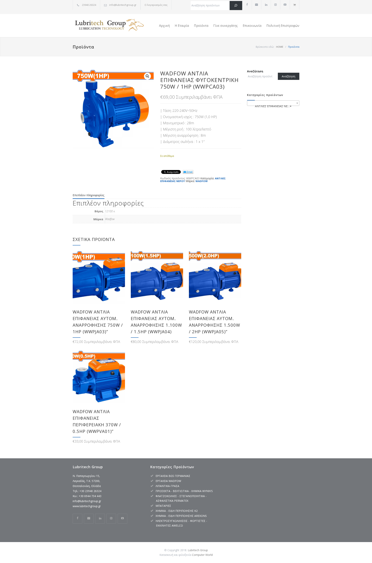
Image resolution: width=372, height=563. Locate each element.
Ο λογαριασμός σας (156, 5)
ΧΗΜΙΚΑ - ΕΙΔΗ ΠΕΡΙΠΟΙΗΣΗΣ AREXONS (181, 516)
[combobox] (273, 103)
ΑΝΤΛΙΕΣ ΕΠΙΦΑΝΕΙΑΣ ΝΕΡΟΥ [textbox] (273, 106)
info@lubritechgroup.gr (87, 501)
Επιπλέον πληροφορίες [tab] (88, 195)
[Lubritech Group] (108, 25)
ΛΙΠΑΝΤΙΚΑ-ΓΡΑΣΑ (167, 486)
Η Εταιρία (182, 25)
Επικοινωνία (252, 25)
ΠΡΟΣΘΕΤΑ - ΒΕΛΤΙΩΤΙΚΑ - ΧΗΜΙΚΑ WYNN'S (184, 491)
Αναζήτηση (255, 71)
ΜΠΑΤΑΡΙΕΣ (163, 506)
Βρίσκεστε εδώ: (265, 46)
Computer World (202, 555)
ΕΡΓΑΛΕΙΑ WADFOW (168, 481)
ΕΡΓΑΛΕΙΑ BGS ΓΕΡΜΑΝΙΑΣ (173, 476)
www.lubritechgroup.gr (87, 506)
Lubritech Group (198, 550)
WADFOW (201, 181)
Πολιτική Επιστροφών (282, 25)
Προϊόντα (201, 25)
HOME (279, 46)
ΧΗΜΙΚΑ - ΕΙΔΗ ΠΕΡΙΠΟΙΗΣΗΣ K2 (177, 511)
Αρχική (164, 25)
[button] (147, 76)
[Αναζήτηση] (236, 5)
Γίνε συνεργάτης (225, 25)
